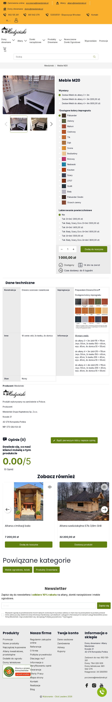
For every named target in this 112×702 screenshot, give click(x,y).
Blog (32, 689)
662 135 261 (13, 15)
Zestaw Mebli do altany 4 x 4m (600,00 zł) (81, 103)
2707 (69, 181)
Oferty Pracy (36, 673)
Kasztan (70, 170)
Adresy (61, 647)
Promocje (8, 639)
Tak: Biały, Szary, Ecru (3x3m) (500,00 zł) (80, 223)
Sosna (70, 148)
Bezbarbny (72, 153)
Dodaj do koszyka (94, 249)
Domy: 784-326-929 (94, 663)
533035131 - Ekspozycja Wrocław (65, 15)
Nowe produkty (11, 643)
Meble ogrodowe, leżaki (17, 569)
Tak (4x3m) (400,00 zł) (72, 227)
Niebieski (71, 164)
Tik (68, 137)
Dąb (69, 142)
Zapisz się (104, 605)
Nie (63, 215)
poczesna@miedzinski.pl (37, 3)
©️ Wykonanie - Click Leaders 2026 (56, 696)
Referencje (35, 646)
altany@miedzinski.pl (76, 3)
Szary (70, 175)
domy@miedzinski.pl (34, 9)
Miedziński (49, 65)
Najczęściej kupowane (14, 647)
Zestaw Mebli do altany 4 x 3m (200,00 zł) (81, 99)
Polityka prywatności (41, 654)
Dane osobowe (65, 639)
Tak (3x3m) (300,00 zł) (72, 219)
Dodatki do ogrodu (12, 658)
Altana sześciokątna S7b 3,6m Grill (80, 525)
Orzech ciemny (74, 202)
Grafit (69, 186)
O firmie (34, 650)
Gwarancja (35, 669)
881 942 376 (34, 15)
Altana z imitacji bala (17, 525)
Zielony (70, 121)
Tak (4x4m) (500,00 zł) (72, 236)
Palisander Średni (75, 197)
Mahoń (70, 126)
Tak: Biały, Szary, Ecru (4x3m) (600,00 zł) (80, 231)
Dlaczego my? (37, 658)
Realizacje (35, 685)
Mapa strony (36, 677)
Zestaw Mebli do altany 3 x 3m (75, 95)
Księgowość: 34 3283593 (96, 672)
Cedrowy (71, 132)
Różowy (71, 159)
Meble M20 (62, 65)
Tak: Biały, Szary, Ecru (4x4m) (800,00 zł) (81, 240)
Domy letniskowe (11, 662)
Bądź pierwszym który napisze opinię (74, 440)
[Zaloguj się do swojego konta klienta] (16, 21)
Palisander (72, 115)
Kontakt (94, 15)
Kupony (61, 651)
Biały (69, 191)
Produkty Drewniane (46, 569)
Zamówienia (63, 643)
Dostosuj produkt (83, 544)
